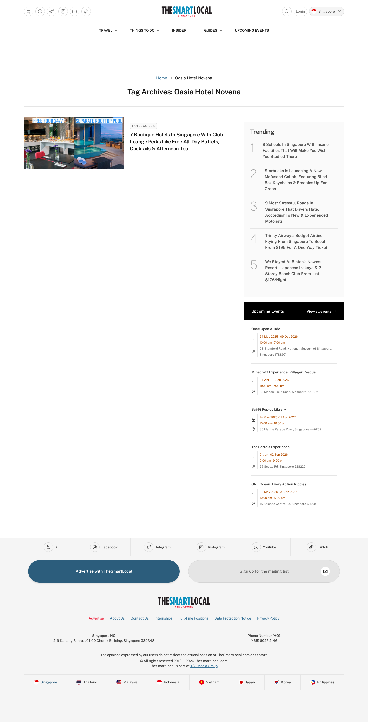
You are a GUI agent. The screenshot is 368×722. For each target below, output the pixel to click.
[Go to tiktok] (86, 11)
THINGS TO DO (142, 30)
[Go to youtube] (74, 11)
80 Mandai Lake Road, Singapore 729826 (289, 392)
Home (161, 78)
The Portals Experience (270, 447)
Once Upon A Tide (265, 329)
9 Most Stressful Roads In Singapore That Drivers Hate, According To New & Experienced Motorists (296, 212)
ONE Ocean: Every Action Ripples (278, 484)
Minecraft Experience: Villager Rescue (283, 372)
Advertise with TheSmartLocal (104, 571)
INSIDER (179, 30)
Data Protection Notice (232, 618)
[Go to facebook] (40, 11)
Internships (163, 618)
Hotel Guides (143, 126)
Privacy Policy (268, 618)
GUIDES (210, 30)
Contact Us (140, 618)
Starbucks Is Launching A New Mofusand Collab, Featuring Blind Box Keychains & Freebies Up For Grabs (296, 179)
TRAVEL (105, 30)
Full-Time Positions (193, 618)
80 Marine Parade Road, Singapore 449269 (290, 429)
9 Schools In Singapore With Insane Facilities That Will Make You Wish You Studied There (296, 150)
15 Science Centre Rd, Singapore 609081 (288, 504)
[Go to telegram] (51, 11)
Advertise (96, 618)
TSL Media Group (204, 666)
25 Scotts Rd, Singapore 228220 (282, 466)
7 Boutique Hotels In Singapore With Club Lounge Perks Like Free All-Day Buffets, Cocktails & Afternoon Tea (176, 142)
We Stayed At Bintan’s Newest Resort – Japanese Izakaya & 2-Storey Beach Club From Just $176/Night (294, 270)
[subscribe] (325, 571)
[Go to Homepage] (186, 11)
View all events (319, 311)
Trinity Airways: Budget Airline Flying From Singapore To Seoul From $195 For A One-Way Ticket (296, 241)
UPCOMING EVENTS (252, 30)
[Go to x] (28, 11)
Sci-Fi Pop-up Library (268, 409)
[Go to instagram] (63, 11)
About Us (117, 618)
